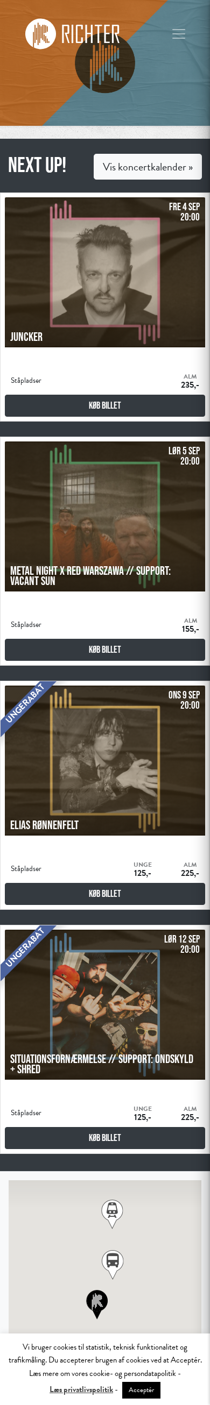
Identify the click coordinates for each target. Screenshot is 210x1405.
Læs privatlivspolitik (81, 1389)
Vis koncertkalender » (148, 167)
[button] (112, 1265)
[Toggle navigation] (178, 34)
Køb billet (105, 405)
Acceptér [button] (141, 1390)
